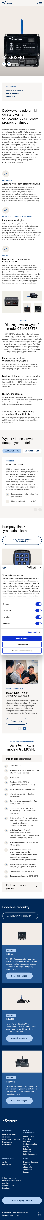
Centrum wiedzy (8, 1158)
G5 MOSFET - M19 (12, 451)
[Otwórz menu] (40, 3)
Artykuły (5, 1162)
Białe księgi (6, 1165)
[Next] (24, 728)
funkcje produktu (12, 93)
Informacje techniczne (14, 90)
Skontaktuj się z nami (21, 1200)
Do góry (39, 1213)
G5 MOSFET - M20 (32, 451)
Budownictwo (28, 1136)
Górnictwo (27, 1139)
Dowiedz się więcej (19, 976)
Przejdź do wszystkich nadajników (22, 540)
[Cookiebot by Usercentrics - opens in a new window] (27, 567)
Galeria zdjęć (11, 96)
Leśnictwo (27, 1142)
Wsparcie (26, 1165)
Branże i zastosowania (29, 1132)
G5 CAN (10, 1019)
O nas (25, 1158)
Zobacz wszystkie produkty (19, 916)
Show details (32, 632)
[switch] (38, 610)
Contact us (15, 721)
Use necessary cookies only (22, 651)
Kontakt (26, 1172)
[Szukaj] (37, 2)
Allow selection (22, 645)
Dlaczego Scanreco (30, 1162)
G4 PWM (10, 1082)
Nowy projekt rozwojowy (11, 1139)
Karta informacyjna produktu (16, 887)
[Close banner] (41, 567)
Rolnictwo (27, 1149)
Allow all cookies (22, 638)
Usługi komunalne (30, 1154)
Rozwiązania (7, 1131)
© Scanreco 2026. (9, 1178)
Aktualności (27, 1167)
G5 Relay (10, 954)
